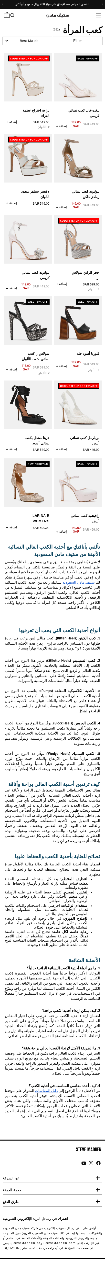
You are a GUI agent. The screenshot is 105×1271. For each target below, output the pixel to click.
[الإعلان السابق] (102, 4)
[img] (98, 1163)
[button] (98, 15)
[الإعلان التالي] (2, 4)
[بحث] (12, 15)
